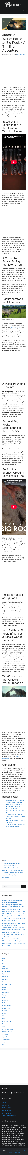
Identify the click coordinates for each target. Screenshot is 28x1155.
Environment (6, 971)
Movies (6, 861)
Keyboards (5, 992)
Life (3, 997)
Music (4, 1013)
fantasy (18, 863)
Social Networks (7, 1032)
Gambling (5, 979)
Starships (5, 1037)
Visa (3, 1045)
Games (4, 982)
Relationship (6, 1024)
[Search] (23, 886)
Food (3, 974)
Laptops (4, 995)
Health (4, 987)
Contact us (5, 1105)
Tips (3, 1042)
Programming (6, 1021)
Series (4, 1026)
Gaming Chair (6, 984)
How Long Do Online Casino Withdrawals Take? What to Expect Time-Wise (13, 934)
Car (3, 963)
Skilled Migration (7, 1029)
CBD (3, 966)
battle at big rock (9, 863)
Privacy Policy (6, 1113)
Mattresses (5, 1003)
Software (5, 1034)
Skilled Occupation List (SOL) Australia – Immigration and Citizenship (12, 875)
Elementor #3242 (7, 1110)
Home (4, 990)
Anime (4, 958)
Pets (3, 1018)
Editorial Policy (6, 1108)
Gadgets (5, 976)
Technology (5, 1039)
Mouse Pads (6, 1008)
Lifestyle (5, 1000)
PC (3, 1016)
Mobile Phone (6, 1005)
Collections (5, 969)
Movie (14, 865)
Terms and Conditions (9, 1115)
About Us (5, 1102)
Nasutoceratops (15, 327)
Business (5, 961)
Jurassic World (6, 865)
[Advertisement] (14, 72)
